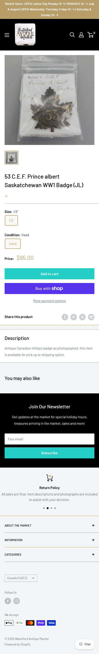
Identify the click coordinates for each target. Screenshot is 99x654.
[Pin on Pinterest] (73, 316)
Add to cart (49, 273)
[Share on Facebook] (65, 316)
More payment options (49, 301)
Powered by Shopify (17, 644)
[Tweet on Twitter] (82, 316)
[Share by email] (91, 316)
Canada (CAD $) (17, 578)
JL (6, 196)
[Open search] (72, 34)
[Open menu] (7, 35)
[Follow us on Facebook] (8, 601)
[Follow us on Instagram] (16, 601)
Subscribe (49, 453)
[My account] (81, 34)
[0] (90, 35)
